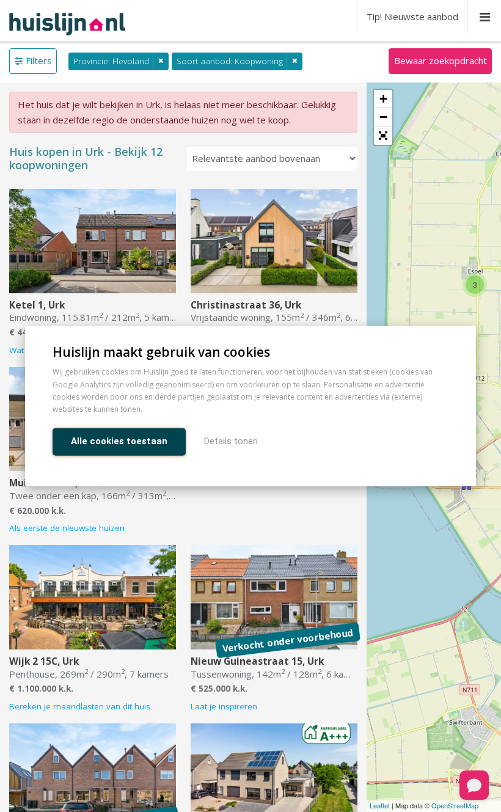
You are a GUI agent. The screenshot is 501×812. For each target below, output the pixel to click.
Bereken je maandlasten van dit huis (79, 706)
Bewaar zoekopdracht (440, 60)
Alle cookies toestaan (119, 440)
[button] (383, 135)
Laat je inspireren (224, 706)
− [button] (383, 117)
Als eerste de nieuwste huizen (67, 527)
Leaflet (380, 805)
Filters (39, 60)
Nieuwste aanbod (412, 16)
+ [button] (383, 98)
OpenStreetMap (454, 805)
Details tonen (231, 440)
